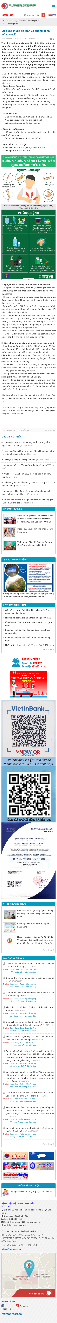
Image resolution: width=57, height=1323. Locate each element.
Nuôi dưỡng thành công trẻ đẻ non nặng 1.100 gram (29, 645)
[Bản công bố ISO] (28, 860)
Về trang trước (11, 430)
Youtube (24, 1306)
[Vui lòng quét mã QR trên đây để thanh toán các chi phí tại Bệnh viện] (28, 731)
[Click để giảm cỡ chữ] (51, 39)
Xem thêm (47, 649)
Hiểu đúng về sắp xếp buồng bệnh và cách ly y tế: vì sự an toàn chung (28, 484)
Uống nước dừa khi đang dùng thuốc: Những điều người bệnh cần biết (25, 444)
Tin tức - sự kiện (12, 509)
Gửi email (51, 430)
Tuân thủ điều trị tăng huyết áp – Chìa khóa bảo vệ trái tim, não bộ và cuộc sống (27, 452)
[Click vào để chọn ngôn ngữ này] (54, 15)
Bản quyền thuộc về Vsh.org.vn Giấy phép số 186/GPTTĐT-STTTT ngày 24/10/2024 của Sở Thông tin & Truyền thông (27, 1238)
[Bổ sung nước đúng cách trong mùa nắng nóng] (9, 927)
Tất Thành (32, 1245)
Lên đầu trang (25, 430)
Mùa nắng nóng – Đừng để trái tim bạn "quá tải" (28, 466)
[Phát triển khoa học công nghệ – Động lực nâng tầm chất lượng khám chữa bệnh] (9, 914)
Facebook (6, 1309)
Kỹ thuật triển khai (14, 605)
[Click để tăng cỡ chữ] (54, 39)
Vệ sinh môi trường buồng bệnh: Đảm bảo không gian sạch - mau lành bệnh (27, 501)
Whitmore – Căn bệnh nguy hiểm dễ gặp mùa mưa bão (26, 475)
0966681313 (7, 15)
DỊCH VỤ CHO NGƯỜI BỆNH (15, 559)
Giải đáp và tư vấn (13, 958)
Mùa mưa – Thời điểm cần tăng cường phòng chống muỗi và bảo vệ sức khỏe (26, 492)
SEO (23, 1245)
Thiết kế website (9, 1245)
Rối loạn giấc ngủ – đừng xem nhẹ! (26, 459)
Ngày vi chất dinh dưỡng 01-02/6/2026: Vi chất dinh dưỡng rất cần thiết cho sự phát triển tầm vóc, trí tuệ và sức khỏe (35, 940)
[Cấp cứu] (28, 684)
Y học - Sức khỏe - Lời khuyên (25, 21)
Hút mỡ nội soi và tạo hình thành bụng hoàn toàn (28, 618)
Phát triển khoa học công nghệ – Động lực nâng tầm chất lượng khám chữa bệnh (35, 913)
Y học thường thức (10, 24)
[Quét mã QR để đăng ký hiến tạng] (28, 794)
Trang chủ (7, 21)
